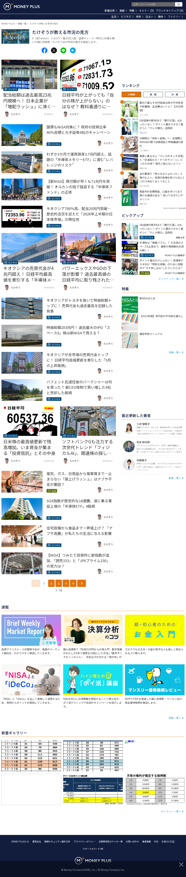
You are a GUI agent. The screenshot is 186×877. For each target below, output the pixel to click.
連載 (122, 10)
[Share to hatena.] (73, 50)
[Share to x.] (54, 50)
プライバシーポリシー (84, 841)
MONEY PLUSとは (20, 841)
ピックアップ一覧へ (170, 278)
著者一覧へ (175, 477)
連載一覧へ (175, 717)
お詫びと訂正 (168, 841)
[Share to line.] (63, 50)
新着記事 (110, 10)
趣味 (160, 16)
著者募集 (146, 841)
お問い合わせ (132, 841)
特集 (131, 10)
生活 (113, 16)
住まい (149, 16)
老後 (138, 16)
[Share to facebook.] (44, 50)
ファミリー (174, 16)
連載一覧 (22, 23)
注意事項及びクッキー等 (111, 841)
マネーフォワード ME (93, 848)
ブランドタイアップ (169, 10)
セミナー (146, 10)
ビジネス (126, 16)
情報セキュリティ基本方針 (57, 841)
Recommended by (170, 208)
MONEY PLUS (8, 23)
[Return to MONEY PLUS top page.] (22, 6)
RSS (156, 841)
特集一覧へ (175, 352)
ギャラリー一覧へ (171, 811)
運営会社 (36, 841)
